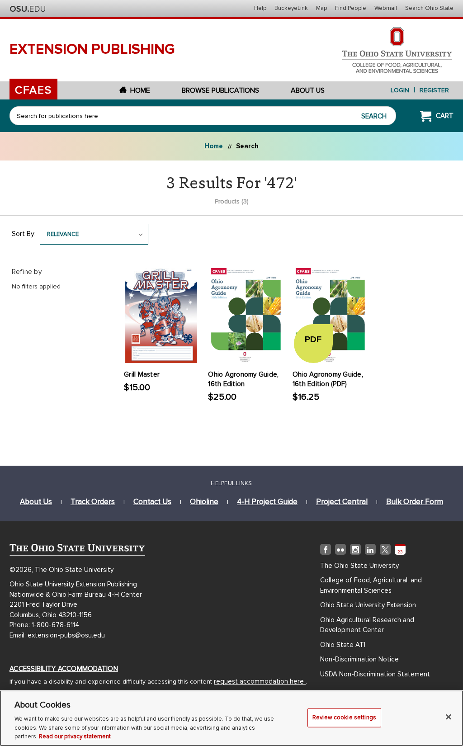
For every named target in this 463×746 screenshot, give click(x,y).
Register (434, 90)
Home (140, 90)
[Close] (448, 717)
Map (321, 8)
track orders (93, 501)
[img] (325, 551)
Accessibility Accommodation (63, 669)
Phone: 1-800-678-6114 (44, 625)
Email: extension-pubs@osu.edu (57, 635)
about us (36, 501)
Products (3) (232, 201)
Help (260, 8)
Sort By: (24, 233)
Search (374, 116)
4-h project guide (267, 501)
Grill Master (142, 374)
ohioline (204, 501)
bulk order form (414, 501)
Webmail (385, 8)
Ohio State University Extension (368, 605)
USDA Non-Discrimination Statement (375, 674)
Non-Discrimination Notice (359, 659)
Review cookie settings (344, 717)
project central (342, 501)
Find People (350, 8)
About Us (308, 90)
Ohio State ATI (342, 645)
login (400, 90)
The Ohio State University (27, 9)
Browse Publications (220, 90)
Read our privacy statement (75, 736)
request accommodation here (260, 681)
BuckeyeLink (291, 8)
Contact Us (152, 501)
